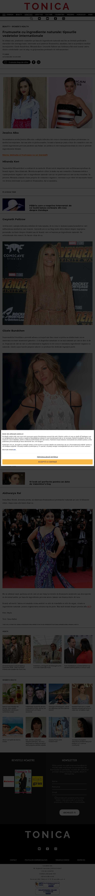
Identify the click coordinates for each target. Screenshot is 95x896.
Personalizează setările (47, 457)
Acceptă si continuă (47, 462)
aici (14, 449)
